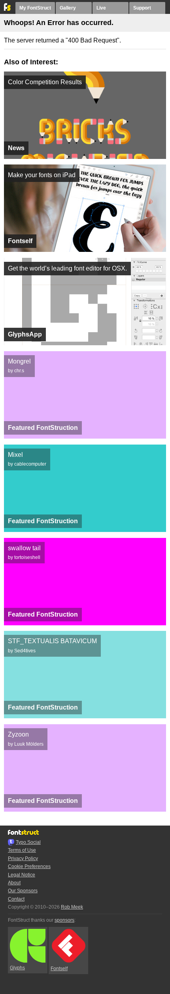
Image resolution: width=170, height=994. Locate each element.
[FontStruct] (7, 9)
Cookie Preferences (29, 866)
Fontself (59, 968)
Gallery (68, 8)
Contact (16, 899)
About (14, 883)
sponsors (64, 920)
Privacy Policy (23, 858)
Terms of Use (22, 850)
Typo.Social (28, 842)
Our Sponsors (23, 890)
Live (101, 8)
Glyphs (17, 968)
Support (142, 8)
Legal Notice (21, 875)
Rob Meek (72, 907)
